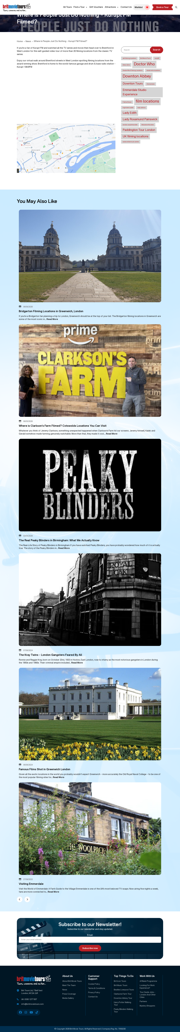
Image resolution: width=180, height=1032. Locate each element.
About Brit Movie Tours (72, 981)
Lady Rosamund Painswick (140, 119)
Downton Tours (133, 83)
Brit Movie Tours (145, 58)
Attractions (110, 7)
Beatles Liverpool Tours (124, 990)
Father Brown (127, 102)
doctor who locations (153, 70)
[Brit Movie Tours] (16, 7)
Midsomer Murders (148, 124)
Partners (143, 1001)
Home (20, 41)
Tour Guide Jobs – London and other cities (148, 994)
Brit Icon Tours (120, 981)
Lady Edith (130, 113)
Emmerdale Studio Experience (134, 92)
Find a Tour (79, 7)
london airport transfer (130, 124)
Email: (90, 935)
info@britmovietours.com (32, 1004)
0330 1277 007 (31, 999)
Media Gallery (68, 998)
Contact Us (126, 7)
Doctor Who (144, 64)
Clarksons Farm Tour (123, 994)
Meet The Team (69, 985)
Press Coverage (69, 994)
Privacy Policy (94, 993)
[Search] (176, 7)
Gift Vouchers (96, 7)
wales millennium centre (131, 141)
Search (156, 50)
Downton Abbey (137, 76)
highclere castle (128, 107)
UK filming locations (135, 136)
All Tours (67, 7)
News (28, 41)
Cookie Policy (94, 984)
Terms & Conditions (96, 988)
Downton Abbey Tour (123, 998)
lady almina (141, 107)
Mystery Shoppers (147, 1006)
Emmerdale (150, 84)
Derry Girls (126, 65)
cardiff (157, 58)
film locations (147, 101)
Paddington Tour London (139, 130)
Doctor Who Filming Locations (132, 70)
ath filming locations (129, 58)
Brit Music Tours (120, 985)
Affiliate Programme (148, 981)
